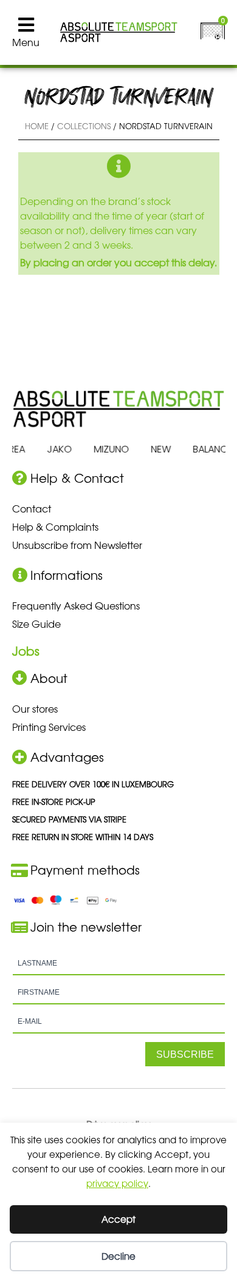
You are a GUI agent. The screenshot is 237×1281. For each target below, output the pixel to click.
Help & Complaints (55, 526)
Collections (84, 126)
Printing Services (49, 726)
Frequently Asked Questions (76, 605)
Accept (118, 1218)
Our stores (35, 708)
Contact (31, 508)
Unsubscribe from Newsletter (77, 544)
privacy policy (117, 1183)
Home (37, 126)
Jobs (26, 650)
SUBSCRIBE (185, 1054)
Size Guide (36, 623)
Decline (118, 1255)
